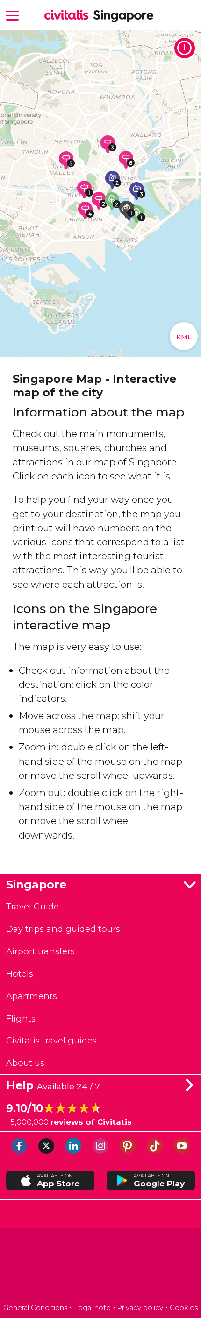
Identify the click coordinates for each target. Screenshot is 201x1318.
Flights (21, 1018)
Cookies (184, 1307)
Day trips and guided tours (63, 928)
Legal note (92, 1307)
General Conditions (35, 1307)
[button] (12, 14)
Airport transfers (40, 951)
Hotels (19, 973)
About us (25, 1062)
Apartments (31, 996)
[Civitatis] (101, 1266)
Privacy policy (140, 1307)
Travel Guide (32, 906)
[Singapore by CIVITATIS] (68, 16)
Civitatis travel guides (51, 1040)
